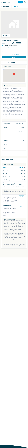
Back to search (6, 6)
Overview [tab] (16, 6)
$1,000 (21, 196)
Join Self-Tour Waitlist (14, 54)
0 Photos (7, 35)
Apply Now (14, 57)
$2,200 (21, 206)
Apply (20, 2)
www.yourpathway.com (13, 230)
